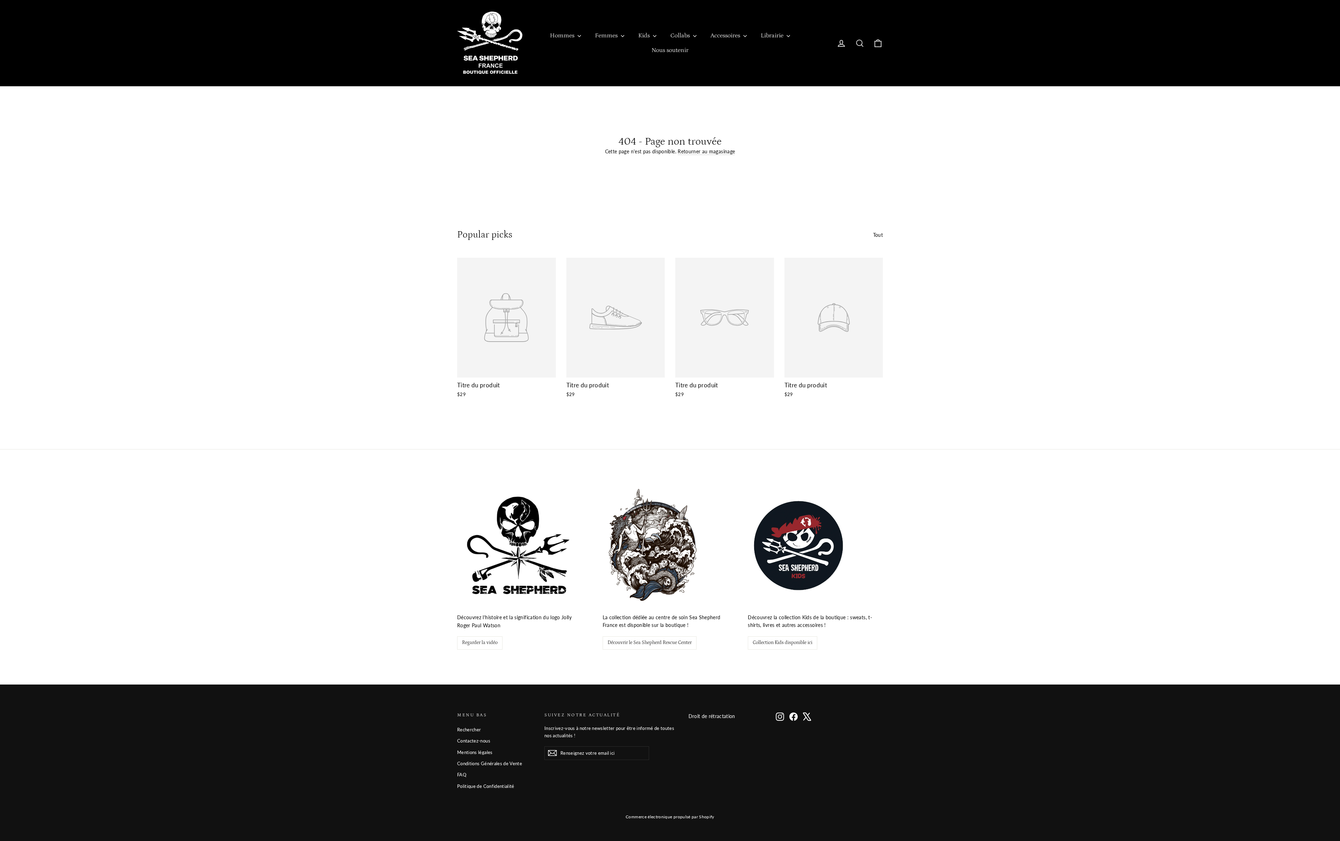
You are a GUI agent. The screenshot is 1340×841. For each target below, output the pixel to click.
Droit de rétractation (711, 716)
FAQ (461, 774)
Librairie (773, 35)
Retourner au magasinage (706, 151)
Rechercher (469, 729)
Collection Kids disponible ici (782, 642)
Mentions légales (475, 752)
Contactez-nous (473, 741)
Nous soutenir (670, 50)
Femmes (607, 35)
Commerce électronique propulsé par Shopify (670, 816)
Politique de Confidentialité (485, 786)
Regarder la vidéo (480, 642)
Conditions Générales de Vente (489, 763)
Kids (644, 35)
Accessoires (726, 35)
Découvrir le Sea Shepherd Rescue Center (650, 642)
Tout (878, 235)
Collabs (680, 35)
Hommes (563, 35)
